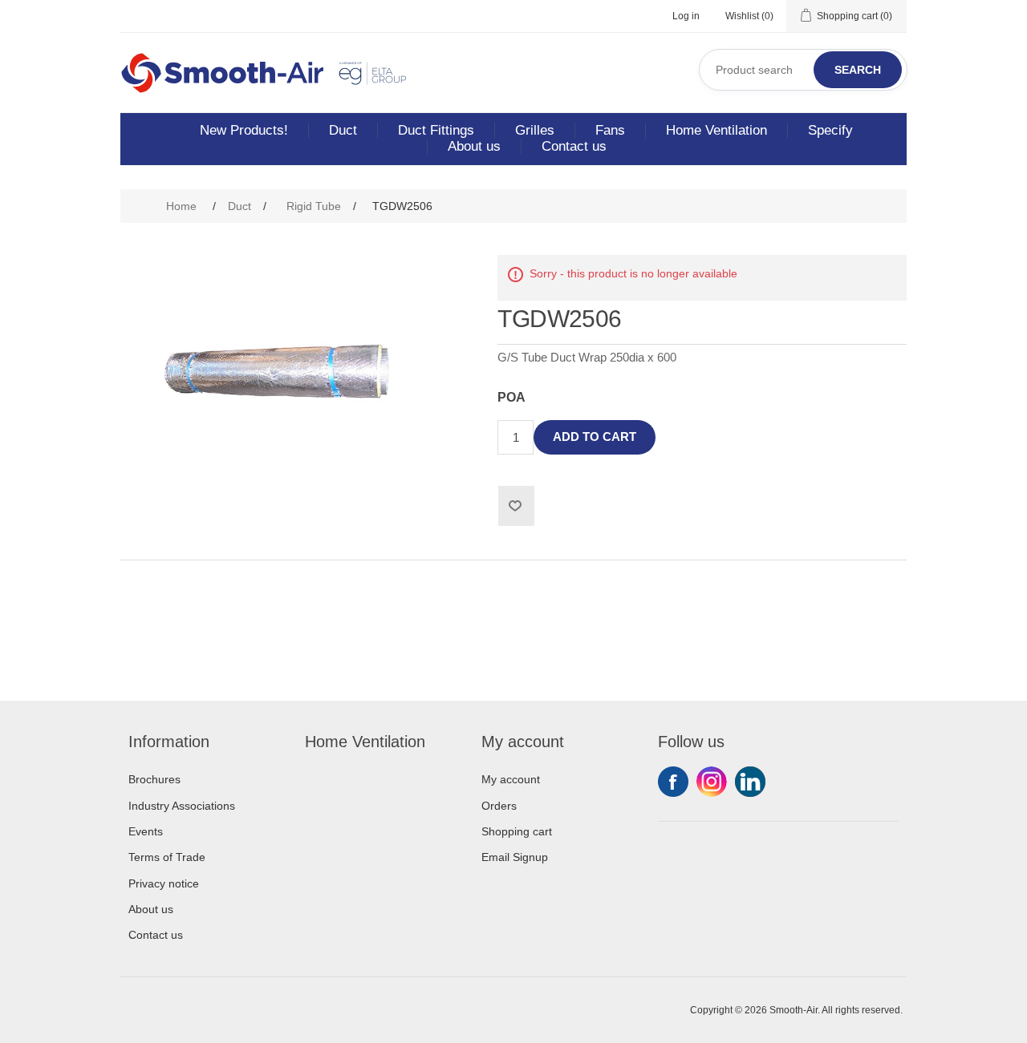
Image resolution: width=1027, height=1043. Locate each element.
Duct (343, 130)
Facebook (673, 781)
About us (474, 146)
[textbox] (803, 70)
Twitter (711, 781)
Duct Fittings (436, 130)
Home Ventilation (716, 130)
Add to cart (594, 436)
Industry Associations (181, 805)
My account (510, 779)
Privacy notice (163, 883)
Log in (686, 16)
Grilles (534, 130)
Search (857, 69)
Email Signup (514, 857)
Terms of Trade (166, 857)
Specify (830, 130)
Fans (610, 130)
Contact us (574, 146)
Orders (499, 805)
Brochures (154, 779)
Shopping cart (516, 831)
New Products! (244, 130)
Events (145, 831)
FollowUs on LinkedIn (750, 781)
